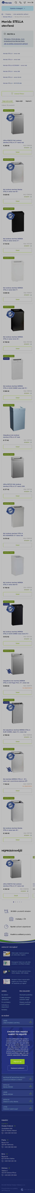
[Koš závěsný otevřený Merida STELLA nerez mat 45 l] (17, 172)
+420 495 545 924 (10, 1133)
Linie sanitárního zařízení (20, 14)
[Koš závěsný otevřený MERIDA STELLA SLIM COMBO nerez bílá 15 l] (17, 369)
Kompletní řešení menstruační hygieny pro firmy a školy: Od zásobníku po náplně (21, 981)
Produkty (8, 14)
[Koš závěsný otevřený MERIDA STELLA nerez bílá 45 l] (17, 565)
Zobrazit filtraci (19, 93)
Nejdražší (29, 101)
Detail (17, 152)
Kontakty (4, 1009)
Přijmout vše (17, 1061)
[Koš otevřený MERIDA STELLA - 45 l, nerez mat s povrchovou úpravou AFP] (17, 762)
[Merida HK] (7, 2)
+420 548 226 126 (10, 1161)
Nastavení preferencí (17, 1068)
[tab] (14, 900)
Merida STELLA (7, 17)
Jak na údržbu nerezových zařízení (16, 44)
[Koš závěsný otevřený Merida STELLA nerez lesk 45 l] (17, 811)
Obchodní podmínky (25, 995)
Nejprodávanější (7, 101)
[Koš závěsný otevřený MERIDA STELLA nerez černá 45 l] (17, 320)
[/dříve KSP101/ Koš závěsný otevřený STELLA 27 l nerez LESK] (17, 467)
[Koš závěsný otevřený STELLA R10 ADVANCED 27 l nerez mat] (17, 516)
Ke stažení (5, 995)
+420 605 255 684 (10, 1175)
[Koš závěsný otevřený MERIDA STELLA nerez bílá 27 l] (17, 271)
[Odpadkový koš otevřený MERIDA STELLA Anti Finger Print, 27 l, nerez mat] (17, 664)
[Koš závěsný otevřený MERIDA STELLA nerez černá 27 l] (17, 222)
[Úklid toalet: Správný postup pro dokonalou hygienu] (6, 953)
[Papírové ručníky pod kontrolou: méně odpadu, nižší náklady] (6, 972)
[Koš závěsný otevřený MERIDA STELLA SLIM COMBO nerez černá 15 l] (17, 615)
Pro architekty (6, 1002)
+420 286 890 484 (10, 1147)
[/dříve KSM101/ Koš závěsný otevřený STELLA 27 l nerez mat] (17, 123)
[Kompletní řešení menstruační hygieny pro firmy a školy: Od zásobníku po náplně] (6, 981)
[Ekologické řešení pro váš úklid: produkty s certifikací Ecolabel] (6, 963)
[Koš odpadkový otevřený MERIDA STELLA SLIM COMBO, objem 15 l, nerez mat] (17, 713)
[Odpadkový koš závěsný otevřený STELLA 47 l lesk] (17, 418)
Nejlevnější (19, 101)
